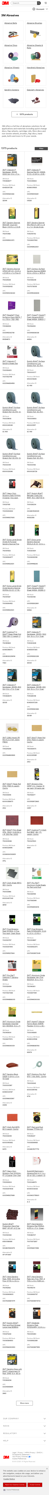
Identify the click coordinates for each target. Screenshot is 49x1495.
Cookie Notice (9, 1479)
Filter (41, 148)
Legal (14, 1452)
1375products (26, 114)
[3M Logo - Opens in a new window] (5, 3)
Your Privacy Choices (19, 1456)
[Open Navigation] (46, 3)
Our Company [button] (11, 1419)
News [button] (6, 1426)
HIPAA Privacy (30, 1452)
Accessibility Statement (20, 1454)
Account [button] (40, 9)
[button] (11, 1490)
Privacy (20, 1452)
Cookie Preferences (19, 1459)
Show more (24, 1403)
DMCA (39, 1452)
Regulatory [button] (10, 1433)
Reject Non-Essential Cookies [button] (14, 1485)
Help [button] (5, 1441)
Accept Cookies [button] (35, 1485)
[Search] (39, 3)
